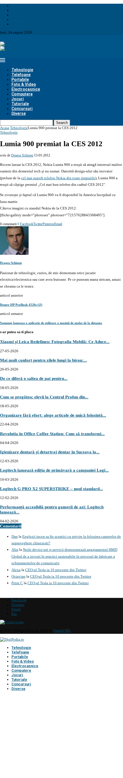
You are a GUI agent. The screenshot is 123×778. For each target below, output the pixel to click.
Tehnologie (22, 70)
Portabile (20, 79)
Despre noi (19, 6)
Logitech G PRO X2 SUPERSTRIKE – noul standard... (51, 488)
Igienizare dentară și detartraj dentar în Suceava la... (50, 451)
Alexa (16, 570)
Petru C (17, 583)
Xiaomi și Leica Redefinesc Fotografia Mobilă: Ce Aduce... (55, 341)
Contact (17, 24)
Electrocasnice (25, 89)
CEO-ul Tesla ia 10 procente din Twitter (55, 570)
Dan (14, 536)
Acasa (4, 128)
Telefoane (21, 74)
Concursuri (22, 108)
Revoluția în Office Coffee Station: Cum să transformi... (52, 433)
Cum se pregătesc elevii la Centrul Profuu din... (44, 396)
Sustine (17, 15)
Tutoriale (20, 103)
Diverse (18, 113)
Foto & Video (23, 84)
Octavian (18, 576)
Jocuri (17, 99)
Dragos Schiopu (22, 155)
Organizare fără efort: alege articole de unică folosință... (53, 415)
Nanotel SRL (62, 631)
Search (62, 123)
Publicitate (19, 19)
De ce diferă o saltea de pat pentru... (34, 378)
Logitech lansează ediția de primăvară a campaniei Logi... (54, 470)
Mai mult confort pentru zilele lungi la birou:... (43, 360)
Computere (22, 94)
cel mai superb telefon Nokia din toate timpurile (58, 178)
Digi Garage (20, 10)
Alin (14, 549)
